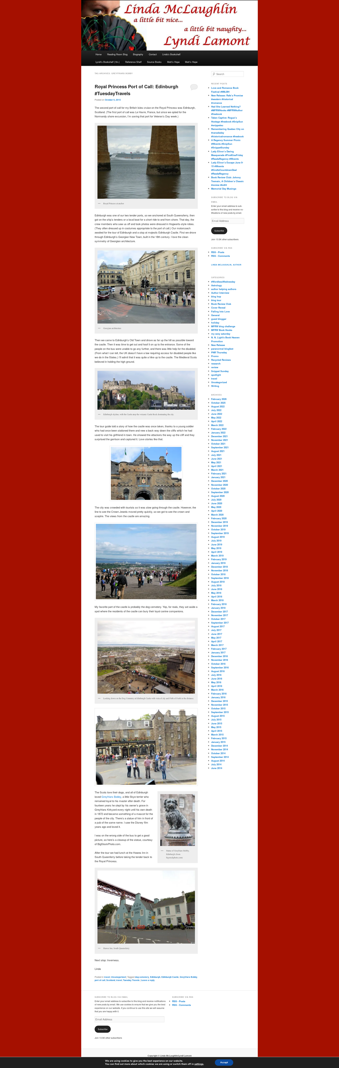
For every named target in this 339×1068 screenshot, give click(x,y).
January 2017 (218, 652)
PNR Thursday (219, 352)
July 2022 (216, 410)
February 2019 (219, 559)
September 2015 (220, 712)
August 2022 (218, 406)
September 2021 (220, 447)
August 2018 (218, 581)
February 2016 (219, 693)
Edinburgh (155, 977)
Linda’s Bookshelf (171, 54)
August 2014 (218, 760)
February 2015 (219, 738)
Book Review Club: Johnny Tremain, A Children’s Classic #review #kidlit (227, 181)
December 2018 (219, 566)
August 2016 (218, 671)
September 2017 (220, 622)
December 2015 (219, 701)
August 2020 (218, 496)
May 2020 (216, 507)
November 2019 (219, 525)
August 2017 (218, 626)
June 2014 (216, 768)
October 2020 (218, 488)
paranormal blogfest (222, 348)
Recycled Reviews (221, 359)
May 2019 (216, 548)
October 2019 (218, 529)
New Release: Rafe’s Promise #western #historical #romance (227, 99)
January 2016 (218, 697)
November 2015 (219, 704)
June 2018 (216, 589)
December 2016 (219, 656)
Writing (215, 386)
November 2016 (219, 660)
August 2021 (218, 451)
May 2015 (216, 727)
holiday (215, 322)
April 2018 (216, 596)
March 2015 (217, 734)
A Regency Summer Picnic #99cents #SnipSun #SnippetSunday (225, 143)
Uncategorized (118, 977)
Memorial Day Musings (223, 188)
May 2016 (216, 682)
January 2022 (218, 432)
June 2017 (216, 634)
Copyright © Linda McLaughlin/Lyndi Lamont (170, 1055)
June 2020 (216, 503)
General (215, 315)
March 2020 (217, 514)
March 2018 (217, 600)
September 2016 (220, 667)
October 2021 (218, 443)
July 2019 (216, 540)
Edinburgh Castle (170, 977)
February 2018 (219, 604)
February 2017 (219, 648)
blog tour (216, 300)
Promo (215, 356)
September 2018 (220, 578)
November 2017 (219, 615)
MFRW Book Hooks (221, 330)
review (214, 367)
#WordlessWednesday (223, 281)
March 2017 (217, 645)
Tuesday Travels (131, 980)
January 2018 (218, 607)
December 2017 (219, 611)
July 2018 (216, 585)
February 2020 (219, 518)
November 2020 (219, 484)
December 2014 (219, 745)
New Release (218, 345)
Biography (138, 54)
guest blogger (218, 319)
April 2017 (216, 641)
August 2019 (218, 537)
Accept (224, 1062)
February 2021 (219, 473)
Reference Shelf (133, 62)
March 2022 (217, 425)
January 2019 (218, 563)
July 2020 (216, 499)
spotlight (216, 374)
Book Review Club (221, 304)
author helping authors (223, 289)
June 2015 (216, 723)
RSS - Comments (220, 256)
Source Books (154, 62)
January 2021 (218, 477)
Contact (153, 54)
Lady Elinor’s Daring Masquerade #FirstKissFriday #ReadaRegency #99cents (227, 155)
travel (107, 977)
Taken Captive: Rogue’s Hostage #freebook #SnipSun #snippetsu (227, 121)
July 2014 (216, 764)
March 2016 (217, 689)
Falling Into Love (220, 311)
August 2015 (218, 715)
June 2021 (216, 458)
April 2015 (216, 730)
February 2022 (219, 428)
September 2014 (220, 757)
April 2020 (216, 510)
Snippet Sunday (220, 371)
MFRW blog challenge (223, 326)
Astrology (216, 285)
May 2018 (216, 592)
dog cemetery (142, 977)
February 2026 (219, 399)
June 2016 (216, 678)
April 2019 (216, 552)
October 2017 (218, 619)
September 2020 (220, 492)
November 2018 (219, 570)
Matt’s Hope (173, 62)
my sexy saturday (220, 333)
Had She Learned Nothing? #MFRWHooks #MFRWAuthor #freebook (227, 110)
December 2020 (219, 481)
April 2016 (216, 686)
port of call (100, 980)
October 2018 (218, 574)
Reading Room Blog (117, 54)
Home (99, 54)
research (216, 363)
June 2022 (216, 413)
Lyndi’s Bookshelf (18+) (108, 62)
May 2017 (216, 637)
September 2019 (220, 533)
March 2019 (217, 555)
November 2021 (219, 440)
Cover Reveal (218, 307)
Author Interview (220, 292)
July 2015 (216, 719)
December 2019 (219, 522)
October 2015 (218, 708)
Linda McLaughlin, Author (226, 265)
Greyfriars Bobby (111, 796)
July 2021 (216, 455)
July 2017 (216, 630)
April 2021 (216, 466)
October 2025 (218, 402)
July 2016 (216, 675)
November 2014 (219, 749)
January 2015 (218, 742)
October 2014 (218, 753)
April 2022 (216, 421)
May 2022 (216, 417)
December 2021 (219, 436)
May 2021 (216, 462)
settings (198, 1064)
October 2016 (218, 663)
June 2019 (216, 544)
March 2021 (217, 469)
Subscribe (219, 230)
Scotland (110, 980)
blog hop (216, 296)
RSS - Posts (217, 252)
